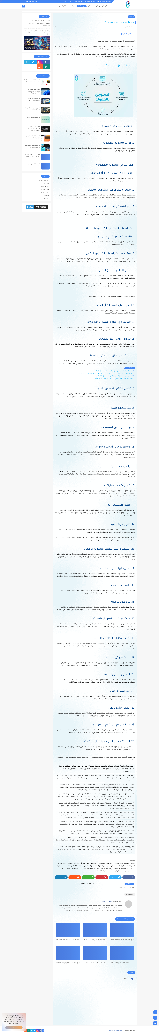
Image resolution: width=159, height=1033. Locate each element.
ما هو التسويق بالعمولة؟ (119, 65)
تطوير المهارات (62, 6)
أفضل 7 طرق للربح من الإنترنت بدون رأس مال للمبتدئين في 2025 (34, 128)
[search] (23, 6)
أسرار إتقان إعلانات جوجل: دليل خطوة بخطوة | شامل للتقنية (114, 371)
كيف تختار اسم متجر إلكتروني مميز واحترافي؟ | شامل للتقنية (114, 378)
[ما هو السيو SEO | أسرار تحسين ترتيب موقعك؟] (95, 953)
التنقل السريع (126, 34)
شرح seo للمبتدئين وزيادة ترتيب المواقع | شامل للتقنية (115, 376)
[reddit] (33, 1)
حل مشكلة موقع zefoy (33, 117)
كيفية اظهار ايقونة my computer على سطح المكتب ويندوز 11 (34, 91)
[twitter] (27, 1)
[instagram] (36, 1)
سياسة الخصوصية (90, 1)
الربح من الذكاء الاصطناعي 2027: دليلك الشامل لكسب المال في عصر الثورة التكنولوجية (38, 23)
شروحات (131, 16)
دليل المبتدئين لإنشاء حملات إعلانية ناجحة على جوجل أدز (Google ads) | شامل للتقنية (106, 373)
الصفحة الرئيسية (106, 1)
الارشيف (99, 1)
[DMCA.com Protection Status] (36, 209)
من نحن (66, 1)
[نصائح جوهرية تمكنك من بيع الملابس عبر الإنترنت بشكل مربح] (122, 953)
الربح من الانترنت (99, 6)
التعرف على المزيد (13, 1023)
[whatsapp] (24, 1)
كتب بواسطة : (112, 902)
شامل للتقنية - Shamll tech (116, 1030)
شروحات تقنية (82, 6)
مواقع (68, 6)
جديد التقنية (91, 6)
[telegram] (30, 1)
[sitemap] (43, 1030)
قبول (14, 1027)
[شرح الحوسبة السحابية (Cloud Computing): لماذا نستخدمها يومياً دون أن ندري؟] (122, 930)
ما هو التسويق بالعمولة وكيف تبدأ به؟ (116, 22)
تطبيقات (73, 6)
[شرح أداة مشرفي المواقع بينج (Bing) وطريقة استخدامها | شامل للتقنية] (68, 953)
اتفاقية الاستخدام (79, 1)
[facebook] (39, 1)
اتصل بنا (71, 1)
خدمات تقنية (108, 6)
